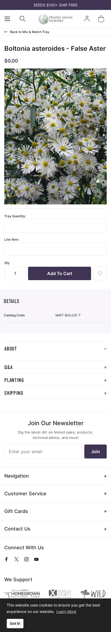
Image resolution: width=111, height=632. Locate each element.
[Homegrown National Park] (22, 594)
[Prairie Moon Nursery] (55, 19)
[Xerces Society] (59, 594)
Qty (7, 263)
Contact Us (17, 529)
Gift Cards (16, 511)
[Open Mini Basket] (102, 19)
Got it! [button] (15, 624)
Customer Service (25, 493)
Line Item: (11, 239)
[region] (55, 358)
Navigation (16, 476)
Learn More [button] (66, 611)
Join (95, 451)
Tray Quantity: (15, 216)
